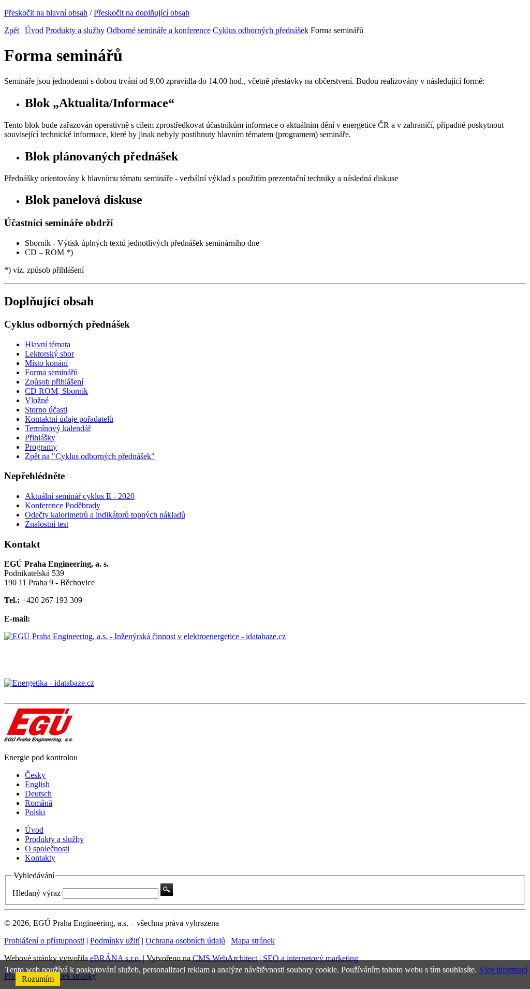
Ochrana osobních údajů (185, 940)
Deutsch (38, 793)
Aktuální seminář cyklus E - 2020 (80, 496)
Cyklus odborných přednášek (260, 30)
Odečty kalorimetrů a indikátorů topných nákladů (105, 514)
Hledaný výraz (36, 893)
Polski (35, 812)
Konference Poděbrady (62, 505)
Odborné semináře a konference (159, 30)
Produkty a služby (75, 30)
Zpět (11, 30)
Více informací (503, 969)
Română (38, 803)
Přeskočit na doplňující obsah (141, 12)
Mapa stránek (253, 940)
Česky (35, 775)
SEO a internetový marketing (310, 958)
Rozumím (38, 979)
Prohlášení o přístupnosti (44, 940)
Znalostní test (46, 524)
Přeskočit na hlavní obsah (45, 12)
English (37, 784)
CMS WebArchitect (225, 958)
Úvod (34, 30)
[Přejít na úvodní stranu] (38, 739)
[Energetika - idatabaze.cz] (265, 688)
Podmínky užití (115, 940)
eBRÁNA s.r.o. (115, 958)
